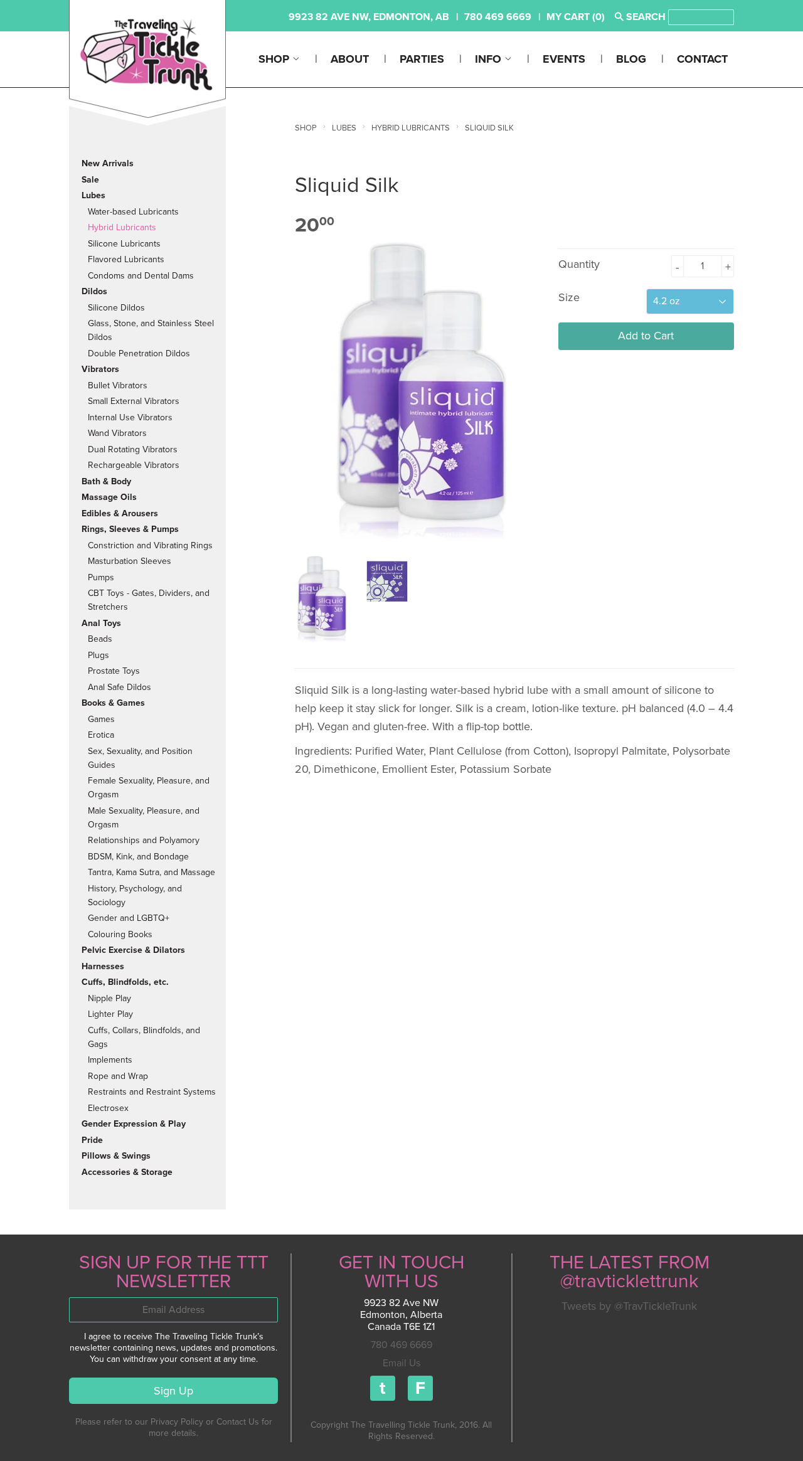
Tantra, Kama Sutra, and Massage (151, 872)
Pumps (101, 577)
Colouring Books (120, 934)
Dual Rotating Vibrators (133, 449)
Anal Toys (101, 623)
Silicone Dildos (116, 307)
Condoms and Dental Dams (141, 275)
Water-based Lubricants (133, 211)
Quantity (579, 264)
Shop (275, 59)
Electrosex (108, 1108)
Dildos (94, 291)
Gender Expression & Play (134, 1123)
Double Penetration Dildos (139, 353)
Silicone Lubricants (124, 243)
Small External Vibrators (133, 401)
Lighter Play (110, 1014)
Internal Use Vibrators (130, 417)
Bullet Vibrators (117, 385)
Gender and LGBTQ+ (128, 918)
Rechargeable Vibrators (133, 465)
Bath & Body (106, 481)
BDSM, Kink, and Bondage (138, 856)
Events (564, 59)
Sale (90, 179)
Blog (631, 59)
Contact (702, 59)
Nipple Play (109, 998)
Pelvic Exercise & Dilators (133, 950)
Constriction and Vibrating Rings (150, 545)
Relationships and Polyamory (143, 840)
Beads (100, 639)
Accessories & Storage (127, 1172)
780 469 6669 (401, 1345)
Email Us (401, 1363)
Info (489, 59)
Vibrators (100, 369)
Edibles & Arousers (120, 513)
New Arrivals (108, 163)
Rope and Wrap (118, 1076)
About (350, 59)
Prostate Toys (114, 671)
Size (569, 297)
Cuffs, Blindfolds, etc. (125, 982)
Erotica (101, 735)
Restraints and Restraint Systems (152, 1091)
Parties (422, 59)
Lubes (93, 195)
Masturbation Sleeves (129, 561)
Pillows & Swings (116, 1155)
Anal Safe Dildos (119, 687)
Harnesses (103, 966)
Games (101, 719)
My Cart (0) (575, 17)
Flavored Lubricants (126, 259)
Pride (92, 1140)
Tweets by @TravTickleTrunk (629, 1306)
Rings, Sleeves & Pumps (130, 529)
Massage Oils (109, 497)
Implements (110, 1060)
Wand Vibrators (117, 433)
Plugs (98, 655)
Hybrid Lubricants (122, 227)
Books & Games (113, 703)
